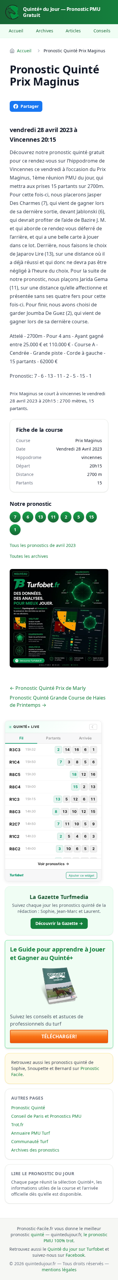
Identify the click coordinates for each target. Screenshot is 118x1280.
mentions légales (59, 1269)
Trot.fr (17, 1124)
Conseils (101, 31)
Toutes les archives (29, 556)
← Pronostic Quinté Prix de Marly (48, 688)
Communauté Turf (29, 1141)
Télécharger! (59, 1036)
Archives (44, 31)
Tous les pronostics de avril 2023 (43, 545)
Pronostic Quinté (28, 1107)
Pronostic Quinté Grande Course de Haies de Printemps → (58, 701)
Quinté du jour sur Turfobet (76, 1249)
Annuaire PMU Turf (30, 1133)
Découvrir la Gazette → (59, 923)
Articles (73, 31)
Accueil (16, 31)
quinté (37, 1234)
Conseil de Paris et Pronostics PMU (46, 1116)
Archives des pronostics (35, 1150)
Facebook (75, 1255)
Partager (30, 106)
